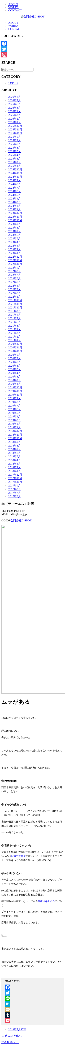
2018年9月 (14, 441)
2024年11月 (15, 173)
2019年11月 (15, 391)
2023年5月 (14, 238)
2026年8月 (14, 96)
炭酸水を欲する (46, 901)
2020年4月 (14, 372)
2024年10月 (15, 176)
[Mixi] (32, 1009)
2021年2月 (14, 336)
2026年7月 (14, 100)
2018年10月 (15, 438)
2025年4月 (14, 154)
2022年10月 (15, 263)
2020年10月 (15, 351)
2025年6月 (14, 147)
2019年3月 (14, 420)
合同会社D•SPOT (20, 520)
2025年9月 (14, 136)
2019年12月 (15, 387)
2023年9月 (14, 223)
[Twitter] (32, 49)
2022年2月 (14, 293)
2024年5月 (14, 194)
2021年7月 (14, 318)
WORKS (13, 7)
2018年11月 (15, 434)
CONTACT (15, 10)
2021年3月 (14, 332)
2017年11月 (15, 478)
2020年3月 (14, 376)
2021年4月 (14, 329)
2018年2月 (14, 467)
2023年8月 (14, 227)
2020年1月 (14, 383)
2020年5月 (14, 369)
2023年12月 (15, 213)
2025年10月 (15, 133)
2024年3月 (14, 202)
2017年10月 (15, 481)
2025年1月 (14, 165)
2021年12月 (15, 300)
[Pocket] (32, 1020)
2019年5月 (14, 412)
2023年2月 (14, 249)
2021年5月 (14, 325)
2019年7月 (14, 405)
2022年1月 (14, 296)
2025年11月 (15, 129)
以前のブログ (18, 856)
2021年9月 (14, 311)
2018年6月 (14, 452)
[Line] (32, 998)
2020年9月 (14, 354)
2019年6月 (14, 409)
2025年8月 (14, 140)
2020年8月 (14, 358)
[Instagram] (32, 54)
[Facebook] (32, 43)
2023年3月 (14, 245)
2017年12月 (15, 474)
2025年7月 (14, 144)
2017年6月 (14, 496)
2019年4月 (14, 416)
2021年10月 (15, 307)
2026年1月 (14, 122)
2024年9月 (14, 180)
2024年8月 (14, 184)
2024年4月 (14, 198)
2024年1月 (14, 209)
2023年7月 (14, 231)
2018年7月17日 (17, 1029)
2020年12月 (15, 343)
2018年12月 (15, 431)
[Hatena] (32, 1004)
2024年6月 (14, 191)
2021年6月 (14, 322)
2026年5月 (14, 107)
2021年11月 (15, 303)
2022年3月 (14, 289)
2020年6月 (14, 365)
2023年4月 (14, 242)
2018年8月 (14, 445)
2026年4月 (14, 111)
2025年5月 (14, 151)
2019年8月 (14, 401)
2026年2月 (14, 118)
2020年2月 (14, 380)
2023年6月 (14, 234)
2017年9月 (14, 485)
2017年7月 (14, 492)
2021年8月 (14, 314)
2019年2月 (14, 423)
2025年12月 (15, 125)
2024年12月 (15, 169)
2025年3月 (14, 158)
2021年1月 (14, 340)
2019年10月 (15, 394)
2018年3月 (14, 463)
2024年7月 (14, 187)
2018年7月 (14, 449)
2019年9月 (14, 398)
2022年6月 (14, 278)
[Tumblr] (32, 1015)
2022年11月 (15, 260)
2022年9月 (14, 267)
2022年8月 (14, 271)
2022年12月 (15, 256)
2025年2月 (14, 162)
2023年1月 (14, 253)
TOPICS (13, 83)
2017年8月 (14, 489)
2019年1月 (14, 427)
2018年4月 (14, 460)
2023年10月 (15, 220)
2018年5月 (14, 456)
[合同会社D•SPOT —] (32, 17)
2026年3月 (14, 114)
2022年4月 (14, 285)
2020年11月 (15, 347)
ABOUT (13, 4)
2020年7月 (14, 362)
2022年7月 (14, 274)
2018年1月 (14, 471)
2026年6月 (14, 104)
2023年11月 (15, 216)
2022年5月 (14, 282)
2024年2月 (14, 205)
